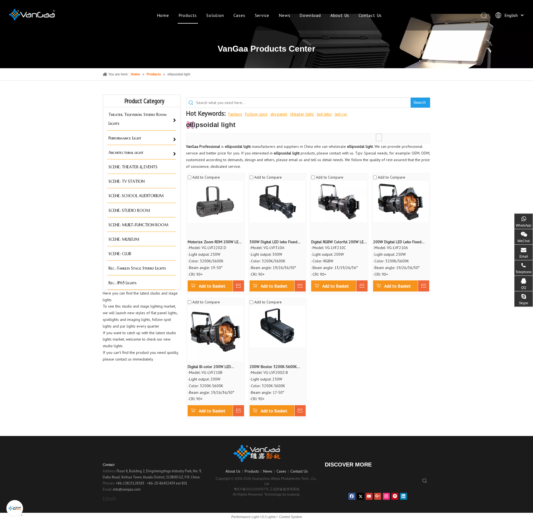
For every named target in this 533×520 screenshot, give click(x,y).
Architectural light (126, 152)
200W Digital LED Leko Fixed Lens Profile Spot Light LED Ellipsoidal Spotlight (397, 242)
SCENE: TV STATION (127, 181)
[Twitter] (360, 496)
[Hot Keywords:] (424, 480)
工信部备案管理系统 (285, 489)
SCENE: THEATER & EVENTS (133, 166)
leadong (293, 494)
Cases (239, 15)
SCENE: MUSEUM (124, 239)
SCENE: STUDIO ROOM (129, 210)
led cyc (341, 114)
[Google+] (377, 496)
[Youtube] (369, 496)
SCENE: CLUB (120, 253)
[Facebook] (351, 496)
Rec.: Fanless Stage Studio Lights (137, 268)
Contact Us (370, 15)
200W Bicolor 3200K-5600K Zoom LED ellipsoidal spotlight (275, 367)
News (284, 15)
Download (310, 15)
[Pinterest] (394, 496)
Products (187, 15)
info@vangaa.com (126, 489)
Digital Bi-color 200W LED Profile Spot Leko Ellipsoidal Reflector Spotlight (211, 367)
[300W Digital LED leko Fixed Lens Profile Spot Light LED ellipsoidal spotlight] (277, 201)
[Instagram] (386, 496)
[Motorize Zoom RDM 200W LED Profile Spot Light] (215, 201)
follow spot (256, 114)
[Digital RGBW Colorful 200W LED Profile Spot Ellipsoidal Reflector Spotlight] (339, 201)
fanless (235, 114)
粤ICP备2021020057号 (251, 489)
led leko (324, 114)
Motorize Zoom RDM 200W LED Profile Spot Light (214, 242)
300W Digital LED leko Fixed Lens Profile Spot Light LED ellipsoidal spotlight (273, 242)
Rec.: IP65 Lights (123, 282)
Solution (215, 15)
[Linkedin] (403, 496)
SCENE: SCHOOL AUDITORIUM (136, 195)
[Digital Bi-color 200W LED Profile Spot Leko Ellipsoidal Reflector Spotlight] (215, 333)
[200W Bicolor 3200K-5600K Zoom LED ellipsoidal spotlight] (277, 326)
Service (262, 15)
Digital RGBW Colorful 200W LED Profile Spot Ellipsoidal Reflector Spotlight (338, 242)
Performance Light (125, 138)
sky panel (278, 114)
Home (163, 15)
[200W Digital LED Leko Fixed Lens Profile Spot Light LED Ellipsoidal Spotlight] (401, 201)
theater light (302, 114)
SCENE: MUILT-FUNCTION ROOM (138, 224)
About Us (339, 15)
